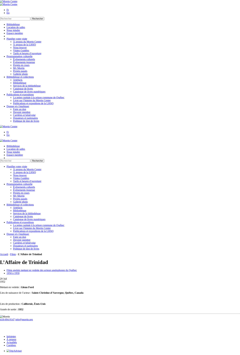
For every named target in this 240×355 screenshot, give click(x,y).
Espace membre (15, 33)
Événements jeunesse (24, 62)
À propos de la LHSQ (24, 44)
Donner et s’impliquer (18, 106)
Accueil (4, 254)
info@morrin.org (24, 319)
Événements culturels (24, 59)
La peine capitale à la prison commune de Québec (38, 97)
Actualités (12, 342)
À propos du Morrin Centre (27, 41)
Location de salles (16, 27)
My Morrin (18, 68)
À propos (11, 339)
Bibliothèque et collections (20, 77)
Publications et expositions (20, 94)
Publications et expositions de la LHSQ (33, 103)
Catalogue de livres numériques (29, 91)
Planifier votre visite (17, 38)
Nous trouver (20, 47)
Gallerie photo (20, 74)
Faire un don (19, 109)
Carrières (11, 345)
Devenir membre (21, 112)
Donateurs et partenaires (25, 118)
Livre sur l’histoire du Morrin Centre (32, 100)
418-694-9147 (7, 319)
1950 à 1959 (13, 273)
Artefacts (17, 79)
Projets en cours (21, 65)
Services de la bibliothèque (27, 85)
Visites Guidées (21, 50)
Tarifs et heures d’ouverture (27, 53)
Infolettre (11, 336)
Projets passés (20, 71)
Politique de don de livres (26, 121)
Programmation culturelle (19, 56)
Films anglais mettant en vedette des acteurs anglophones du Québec (42, 270)
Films (13, 254)
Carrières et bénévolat (24, 115)
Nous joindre (13, 30)
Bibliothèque (13, 24)
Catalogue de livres (23, 88)
